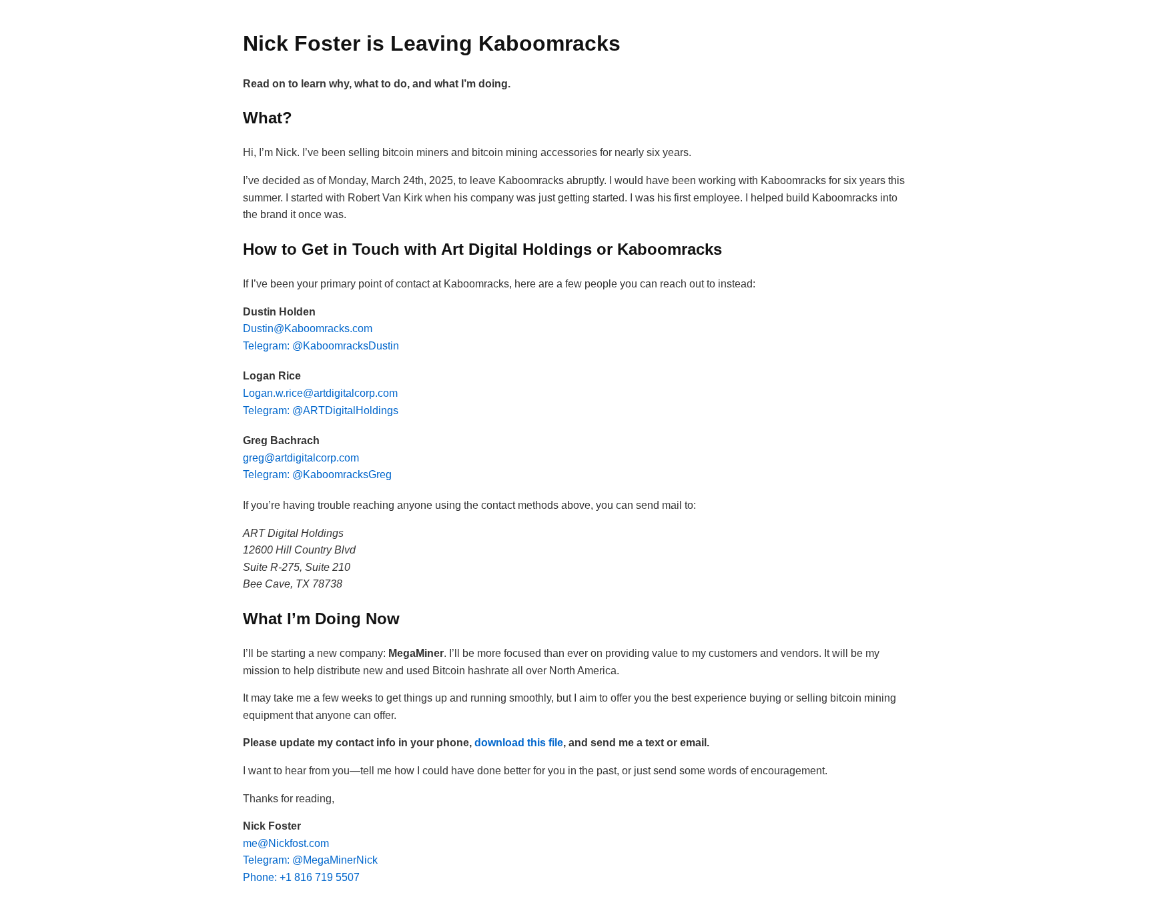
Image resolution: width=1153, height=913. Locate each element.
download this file (518, 742)
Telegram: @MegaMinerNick (310, 860)
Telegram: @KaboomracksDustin (321, 345)
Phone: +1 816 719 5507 (301, 877)
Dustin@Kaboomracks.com (307, 328)
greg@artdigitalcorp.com (301, 458)
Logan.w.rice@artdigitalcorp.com (320, 393)
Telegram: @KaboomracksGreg (317, 474)
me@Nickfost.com (286, 843)
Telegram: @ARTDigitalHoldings (320, 410)
